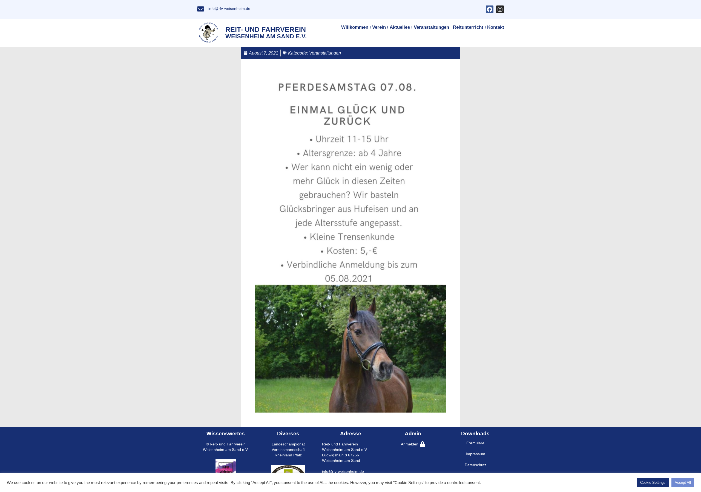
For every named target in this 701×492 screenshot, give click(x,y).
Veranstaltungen (431, 27)
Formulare (475, 443)
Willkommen (354, 27)
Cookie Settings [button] (652, 482)
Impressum (475, 454)
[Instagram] (500, 9)
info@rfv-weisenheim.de (229, 8)
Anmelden (409, 444)
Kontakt (495, 27)
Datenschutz (475, 465)
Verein (379, 27)
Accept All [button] (683, 482)
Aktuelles (400, 27)
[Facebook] (489, 9)
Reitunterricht (468, 27)
